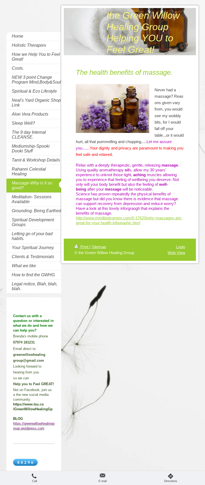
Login (180, 247)
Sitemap (99, 247)
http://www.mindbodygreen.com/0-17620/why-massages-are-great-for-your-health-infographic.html (129, 220)
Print (84, 247)
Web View (176, 252)
